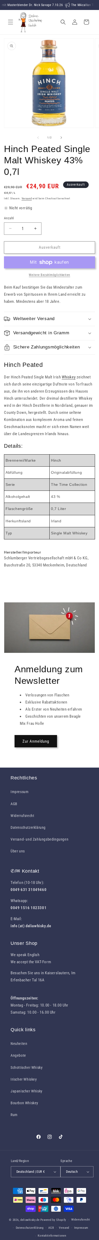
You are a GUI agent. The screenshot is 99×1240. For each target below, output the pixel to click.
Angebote (18, 1055)
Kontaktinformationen (52, 1235)
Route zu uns (21, 987)
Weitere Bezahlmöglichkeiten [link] (49, 275)
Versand (27, 198)
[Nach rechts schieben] (61, 137)
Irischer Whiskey (24, 1079)
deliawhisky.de (30, 1220)
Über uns (18, 851)
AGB (14, 804)
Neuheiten (19, 1043)
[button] (10, 22)
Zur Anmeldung (35, 741)
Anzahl (9, 218)
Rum (14, 1115)
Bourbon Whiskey (24, 1103)
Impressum (20, 792)
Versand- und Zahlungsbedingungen (39, 839)
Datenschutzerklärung (28, 827)
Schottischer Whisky (27, 1067)
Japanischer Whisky (27, 1091)
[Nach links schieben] (38, 137)
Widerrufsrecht (22, 816)
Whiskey (69, 377)
